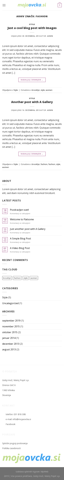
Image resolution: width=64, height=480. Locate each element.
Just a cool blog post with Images (32, 28)
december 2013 (10, 343)
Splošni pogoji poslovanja (15, 443)
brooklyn (36, 90)
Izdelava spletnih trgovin (28, 471)
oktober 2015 (9, 332)
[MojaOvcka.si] (32, 5)
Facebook (10, 424)
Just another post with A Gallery (27, 229)
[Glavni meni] (4, 5)
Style (32, 24)
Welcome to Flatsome (22, 219)
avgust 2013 (9, 349)
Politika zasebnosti (11, 448)
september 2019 (11, 320)
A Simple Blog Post (20, 238)
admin (50, 36)
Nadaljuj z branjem (32, 80)
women (49, 90)
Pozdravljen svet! (19, 209)
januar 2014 (8, 338)
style (43, 90)
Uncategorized (10, 303)
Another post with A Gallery (32, 102)
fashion (44, 164)
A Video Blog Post (20, 248)
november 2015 (11, 326)
